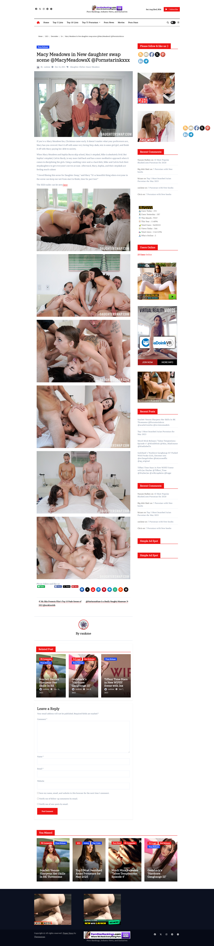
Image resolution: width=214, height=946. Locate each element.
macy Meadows (93, 67)
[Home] (38, 22)
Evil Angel (77, 659)
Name (40, 756)
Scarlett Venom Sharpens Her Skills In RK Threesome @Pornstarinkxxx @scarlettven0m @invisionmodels (156, 422)
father (82, 67)
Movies (121, 22)
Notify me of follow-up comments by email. (58, 798)
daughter (75, 67)
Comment (42, 719)
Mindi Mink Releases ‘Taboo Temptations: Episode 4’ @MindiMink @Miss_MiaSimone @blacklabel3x (158, 443)
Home (46, 22)
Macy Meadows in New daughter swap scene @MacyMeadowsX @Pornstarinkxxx (83, 57)
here (65, 184)
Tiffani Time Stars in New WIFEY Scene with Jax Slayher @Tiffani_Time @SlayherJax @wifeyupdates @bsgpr (156, 470)
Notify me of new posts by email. (53, 804)
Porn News (109, 22)
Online (145, 254)
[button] (178, 22)
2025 (78, 843)
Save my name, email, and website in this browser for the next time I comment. (74, 793)
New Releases (89, 659)
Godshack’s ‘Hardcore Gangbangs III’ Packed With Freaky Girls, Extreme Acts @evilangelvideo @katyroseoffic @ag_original (158, 456)
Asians (86, 843)
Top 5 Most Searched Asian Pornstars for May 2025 (154, 180)
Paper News (68, 933)
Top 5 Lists (58, 22)
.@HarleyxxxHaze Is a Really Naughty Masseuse (105, 601)
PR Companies (46, 659)
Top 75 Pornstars (90, 22)
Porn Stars (133, 22)
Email (40, 768)
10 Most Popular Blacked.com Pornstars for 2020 (153, 161)
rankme (47, 67)
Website (40, 781)
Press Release (43, 47)
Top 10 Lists (72, 22)
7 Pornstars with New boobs (160, 187)
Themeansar (39, 936)
